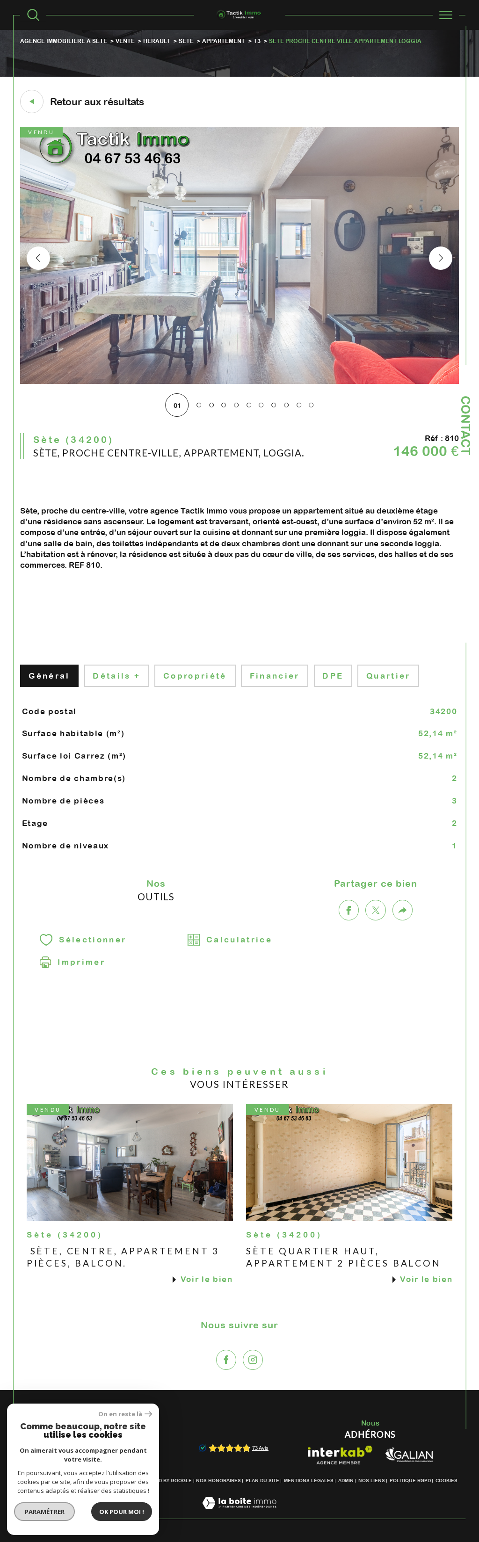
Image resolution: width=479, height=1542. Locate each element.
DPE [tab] (332, 676)
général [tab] (49, 676)
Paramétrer (45, 1511)
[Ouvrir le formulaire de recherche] (33, 15)
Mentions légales (309, 1480)
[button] (440, 258)
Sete (186, 41)
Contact (466, 425)
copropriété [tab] (195, 676)
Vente (125, 41)
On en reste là (120, 1414)
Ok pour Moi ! (121, 1511)
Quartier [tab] (388, 676)
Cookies (446, 1480)
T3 (257, 41)
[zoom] (239, 381)
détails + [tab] (116, 676)
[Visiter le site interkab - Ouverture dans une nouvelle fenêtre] (340, 1455)
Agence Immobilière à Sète (63, 41)
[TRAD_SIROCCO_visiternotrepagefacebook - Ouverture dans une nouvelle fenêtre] (226, 1360)
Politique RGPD (410, 1480)
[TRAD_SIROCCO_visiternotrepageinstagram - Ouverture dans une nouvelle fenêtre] (253, 1360)
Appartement (223, 41)
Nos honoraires (218, 1480)
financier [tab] (275, 676)
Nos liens (371, 1480)
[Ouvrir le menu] (446, 15)
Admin (346, 1480)
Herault (156, 41)
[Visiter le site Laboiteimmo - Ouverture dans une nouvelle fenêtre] (239, 1513)
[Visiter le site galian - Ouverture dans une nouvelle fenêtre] (409, 1455)
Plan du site (262, 1480)
